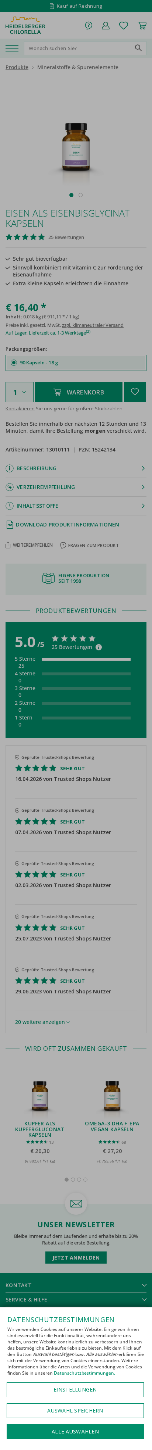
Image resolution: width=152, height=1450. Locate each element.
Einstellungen (75, 1389)
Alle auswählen (75, 1431)
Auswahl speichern (75, 1410)
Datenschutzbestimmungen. (84, 1373)
